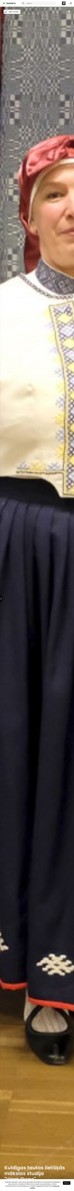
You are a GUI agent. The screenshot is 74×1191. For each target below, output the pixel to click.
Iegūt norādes (14, 12)
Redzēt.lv (11, 3)
